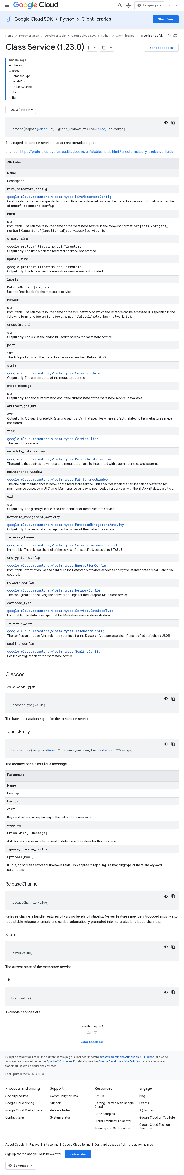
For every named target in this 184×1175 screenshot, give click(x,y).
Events (144, 1103)
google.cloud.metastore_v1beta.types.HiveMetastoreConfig (59, 197)
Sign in (174, 5)
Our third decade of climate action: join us (124, 1144)
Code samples (105, 1114)
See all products (16, 1096)
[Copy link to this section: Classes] (30, 675)
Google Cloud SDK (33, 19)
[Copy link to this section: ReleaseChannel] (43, 884)
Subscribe (78, 1154)
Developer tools (55, 35)
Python (67, 19)
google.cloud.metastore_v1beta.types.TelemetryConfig (55, 631)
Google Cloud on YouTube (157, 1117)
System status (60, 1117)
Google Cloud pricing (19, 1103)
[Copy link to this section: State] (21, 935)
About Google (15, 1144)
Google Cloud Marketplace (23, 1110)
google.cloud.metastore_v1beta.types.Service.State (53, 373)
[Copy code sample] (173, 122)
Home (9, 35)
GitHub (99, 1096)
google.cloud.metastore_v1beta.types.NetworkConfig (53, 590)
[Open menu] (7, 5)
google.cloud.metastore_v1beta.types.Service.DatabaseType (60, 611)
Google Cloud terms (76, 1144)
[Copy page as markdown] (104, 47)
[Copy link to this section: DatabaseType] (39, 687)
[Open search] (120, 5)
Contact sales (15, 1117)
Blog (142, 1096)
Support (55, 1103)
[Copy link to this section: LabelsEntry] (34, 732)
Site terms (51, 1144)
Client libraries (96, 19)
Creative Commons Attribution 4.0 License (127, 1057)
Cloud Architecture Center (113, 1121)
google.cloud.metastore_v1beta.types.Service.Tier (52, 439)
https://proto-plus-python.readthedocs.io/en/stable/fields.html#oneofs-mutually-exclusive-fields (97, 152)
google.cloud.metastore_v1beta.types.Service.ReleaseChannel (62, 545)
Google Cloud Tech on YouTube (154, 1126)
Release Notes (60, 1110)
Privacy (34, 1144)
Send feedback (161, 48)
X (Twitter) (147, 1110)
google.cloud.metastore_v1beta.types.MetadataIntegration (59, 459)
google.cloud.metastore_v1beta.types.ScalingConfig (53, 651)
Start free (165, 19)
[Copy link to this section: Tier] (17, 980)
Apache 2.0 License (59, 1061)
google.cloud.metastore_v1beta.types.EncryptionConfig (56, 565)
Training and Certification (112, 1128)
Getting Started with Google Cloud (114, 1105)
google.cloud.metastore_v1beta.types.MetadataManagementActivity (65, 525)
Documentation (29, 35)
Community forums (64, 1096)
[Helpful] (168, 35)
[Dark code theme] (166, 122)
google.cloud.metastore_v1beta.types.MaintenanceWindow (57, 479)
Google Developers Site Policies (119, 1061)
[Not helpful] (175, 35)
